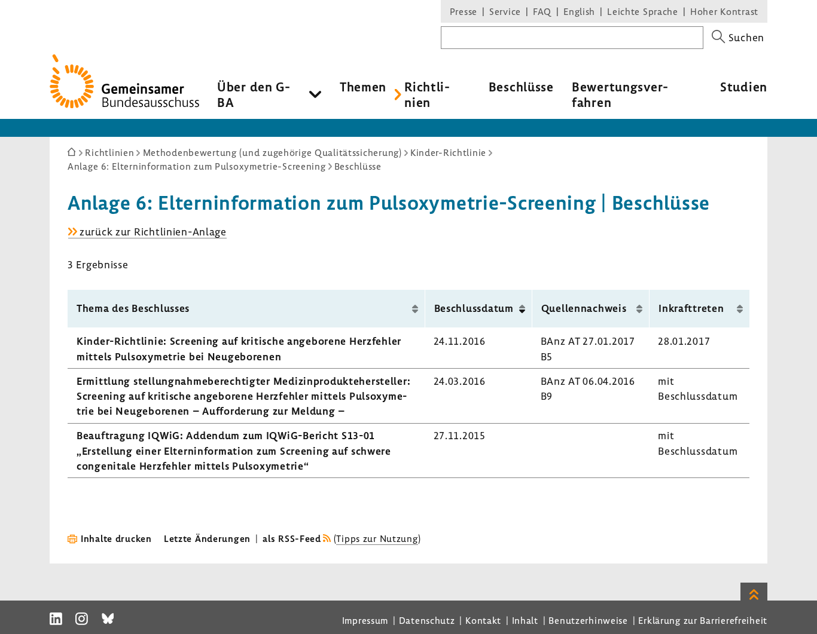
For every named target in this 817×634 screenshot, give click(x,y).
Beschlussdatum (474, 308)
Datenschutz (427, 620)
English (579, 11)
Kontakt (483, 620)
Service (505, 11)
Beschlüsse (521, 86)
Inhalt (525, 620)
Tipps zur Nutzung (376, 538)
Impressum (365, 620)
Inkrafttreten (691, 308)
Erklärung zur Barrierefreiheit (702, 620)
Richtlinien (427, 94)
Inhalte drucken (116, 538)
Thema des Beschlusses (133, 308)
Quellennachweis (584, 308)
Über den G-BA (254, 94)
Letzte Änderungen (207, 538)
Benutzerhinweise (588, 620)
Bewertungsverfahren (620, 94)
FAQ (542, 11)
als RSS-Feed (292, 538)
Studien (743, 86)
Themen (363, 86)
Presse (463, 11)
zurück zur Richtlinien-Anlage (153, 231)
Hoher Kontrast (724, 11)
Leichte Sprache (642, 11)
